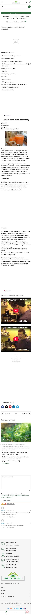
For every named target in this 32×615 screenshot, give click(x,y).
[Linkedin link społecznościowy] (13, 406)
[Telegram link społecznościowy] (17, 406)
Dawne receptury (20, 444)
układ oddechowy (7, 402)
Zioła (23, 448)
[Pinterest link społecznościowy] (10, 406)
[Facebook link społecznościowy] (2, 406)
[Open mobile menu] (1, 2)
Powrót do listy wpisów (16, 413)
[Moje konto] (26, 2)
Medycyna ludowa (7, 446)
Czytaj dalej (5, 463)
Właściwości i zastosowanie (9, 448)
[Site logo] (16, 2)
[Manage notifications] (27, 612)
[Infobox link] (16, 544)
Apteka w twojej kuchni (9, 13)
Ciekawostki (19, 13)
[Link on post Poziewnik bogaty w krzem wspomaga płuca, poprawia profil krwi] (16, 432)
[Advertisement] (16, 104)
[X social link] (6, 406)
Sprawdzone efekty (23, 446)
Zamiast (19, 448)
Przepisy (14, 446)
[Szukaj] (29, 6)
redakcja (10, 22)
